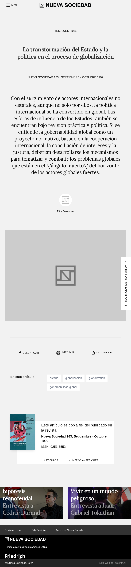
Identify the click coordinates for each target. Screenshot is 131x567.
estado (54, 378)
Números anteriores (83, 460)
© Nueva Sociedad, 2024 (19, 563)
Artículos (51, 460)
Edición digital (39, 530)
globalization (97, 378)
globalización (73, 378)
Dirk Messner (65, 211)
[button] (12, 5)
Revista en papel (13, 530)
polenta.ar (120, 563)
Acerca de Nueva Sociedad (70, 530)
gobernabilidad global (63, 387)
